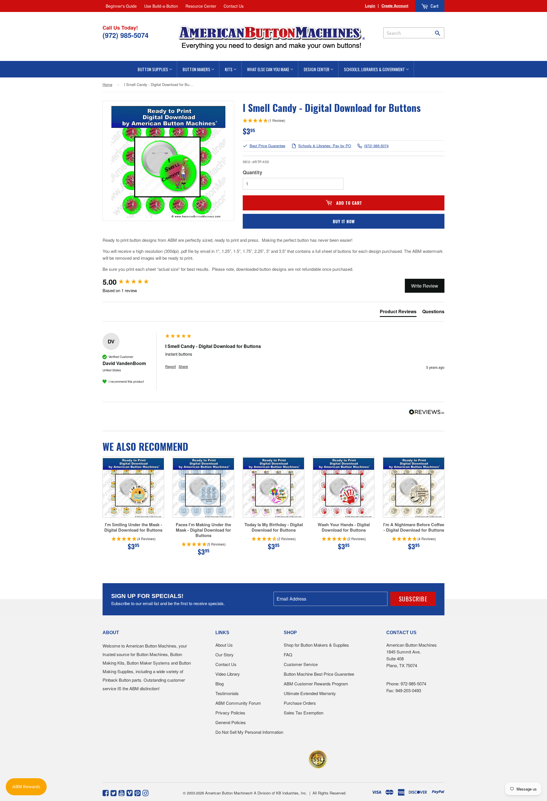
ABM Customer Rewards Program (316, 684)
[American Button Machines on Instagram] (145, 792)
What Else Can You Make (268, 69)
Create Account (394, 5)
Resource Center (200, 6)
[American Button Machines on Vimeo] (129, 792)
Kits (229, 69)
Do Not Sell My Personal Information (249, 732)
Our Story (224, 654)
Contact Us (234, 6)
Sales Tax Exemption (303, 713)
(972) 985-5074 (376, 146)
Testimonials (227, 693)
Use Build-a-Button (161, 6)
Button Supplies (153, 69)
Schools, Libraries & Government (375, 69)
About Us (224, 645)
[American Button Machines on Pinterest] (137, 792)
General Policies (230, 722)
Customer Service (301, 664)
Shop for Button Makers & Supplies (316, 645)
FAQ (288, 654)
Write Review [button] (424, 285)
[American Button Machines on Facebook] (106, 792)
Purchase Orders (300, 703)
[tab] (398, 312)
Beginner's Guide (121, 6)
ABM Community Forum (238, 703)
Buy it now (344, 221)
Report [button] (170, 366)
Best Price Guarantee (267, 146)
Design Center (317, 69)
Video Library (227, 674)
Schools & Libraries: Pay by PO (324, 146)
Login (370, 5)
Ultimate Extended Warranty (310, 693)
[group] (132, 282)
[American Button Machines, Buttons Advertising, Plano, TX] (261, 758)
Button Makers (197, 69)
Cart (434, 6)
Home (107, 84)
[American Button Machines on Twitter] (114, 792)
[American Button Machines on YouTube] (121, 792)
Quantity (252, 172)
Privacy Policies (230, 713)
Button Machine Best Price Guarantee (319, 674)
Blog (219, 684)
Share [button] (183, 366)
